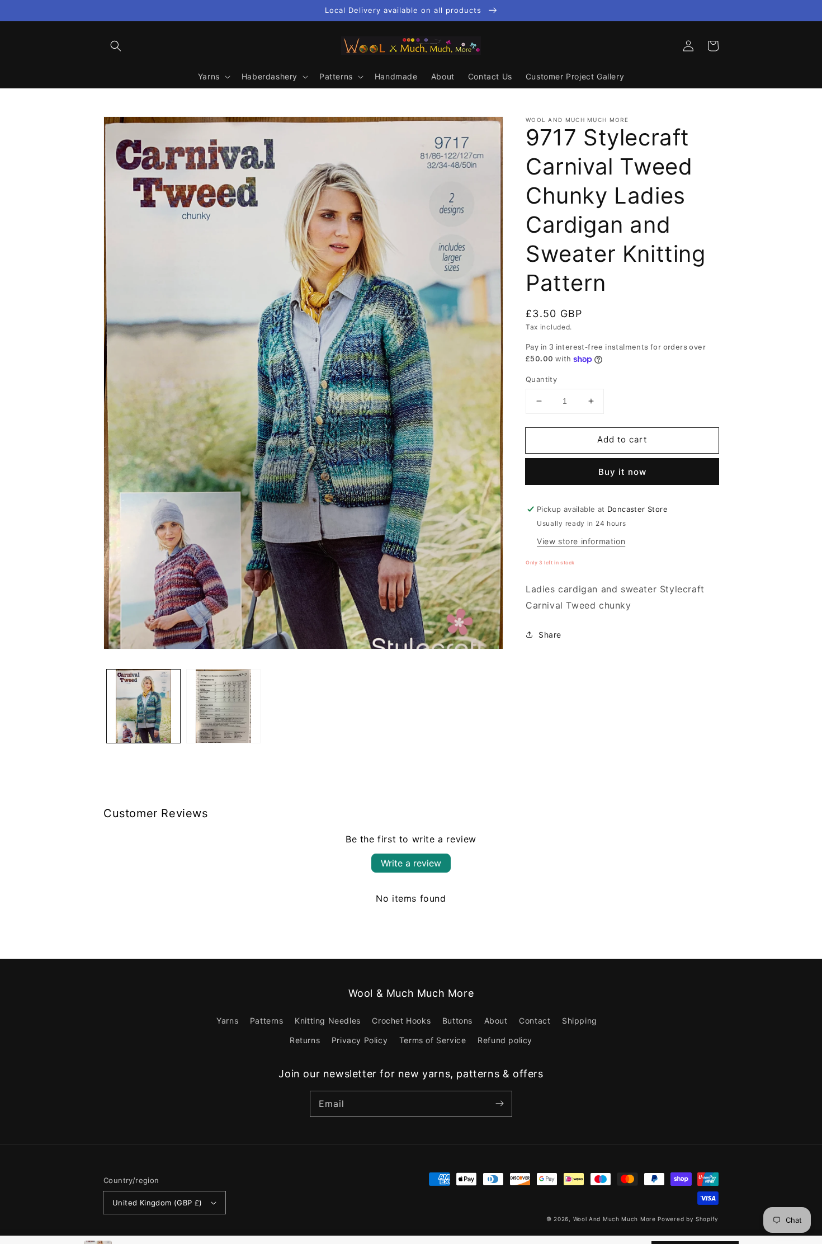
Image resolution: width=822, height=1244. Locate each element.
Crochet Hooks (401, 1020)
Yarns (227, 1020)
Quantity (541, 379)
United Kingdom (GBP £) (157, 1202)
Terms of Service (432, 1040)
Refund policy (505, 1040)
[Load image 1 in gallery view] (143, 706)
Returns (305, 1040)
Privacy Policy (360, 1040)
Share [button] (549, 634)
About (496, 1020)
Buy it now (622, 471)
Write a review (411, 863)
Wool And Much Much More (614, 1218)
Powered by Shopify (688, 1218)
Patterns (267, 1020)
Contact (534, 1020)
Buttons (457, 1020)
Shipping (579, 1020)
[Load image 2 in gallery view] (223, 706)
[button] (115, 46)
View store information (581, 541)
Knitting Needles (328, 1020)
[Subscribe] (499, 1103)
